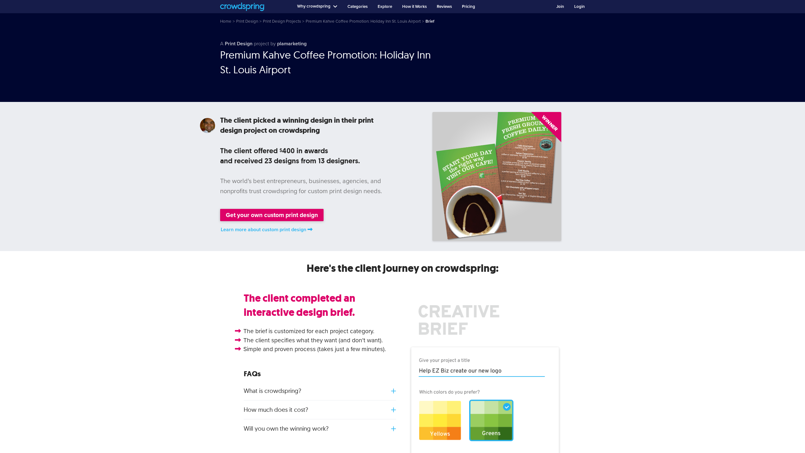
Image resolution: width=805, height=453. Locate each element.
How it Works (414, 6)
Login (579, 6)
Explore (385, 6)
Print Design (239, 44)
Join (560, 6)
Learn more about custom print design (263, 229)
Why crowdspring (313, 6)
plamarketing (292, 44)
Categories (357, 6)
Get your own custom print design (272, 215)
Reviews (444, 6)
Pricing (468, 6)
